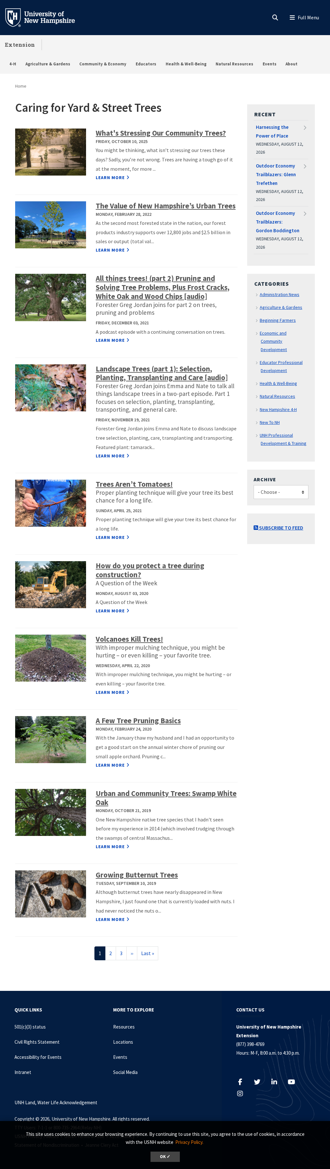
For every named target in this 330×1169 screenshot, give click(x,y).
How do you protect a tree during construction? (150, 570)
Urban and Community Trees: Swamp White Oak (166, 798)
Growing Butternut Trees (137, 874)
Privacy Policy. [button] (189, 1142)
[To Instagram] (243, 1093)
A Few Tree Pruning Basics (138, 720)
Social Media (125, 1072)
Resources (124, 1027)
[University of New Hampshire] (45, 17)
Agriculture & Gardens (47, 64)
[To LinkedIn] (277, 1082)
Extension (20, 44)
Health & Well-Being (186, 64)
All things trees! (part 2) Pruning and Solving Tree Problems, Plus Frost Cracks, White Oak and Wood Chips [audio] (162, 287)
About (291, 64)
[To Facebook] (243, 1082)
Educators (146, 64)
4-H (12, 64)
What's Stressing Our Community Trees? (161, 133)
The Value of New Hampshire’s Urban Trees (166, 205)
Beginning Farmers (278, 320)
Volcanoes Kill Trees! (129, 639)
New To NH (270, 422)
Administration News (279, 294)
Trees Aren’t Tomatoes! (134, 484)
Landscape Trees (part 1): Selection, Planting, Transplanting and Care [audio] (162, 373)
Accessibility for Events (38, 1057)
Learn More (110, 177)
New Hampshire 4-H (278, 409)
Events (270, 64)
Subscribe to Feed (280, 527)
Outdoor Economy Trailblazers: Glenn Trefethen (276, 174)
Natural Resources (234, 64)
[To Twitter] (260, 1082)
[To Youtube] (294, 1082)
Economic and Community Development (273, 341)
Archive (265, 479)
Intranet (23, 1072)
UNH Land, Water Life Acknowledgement (56, 1102)
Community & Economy (102, 64)
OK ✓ (165, 1156)
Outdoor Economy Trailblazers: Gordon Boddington (277, 222)
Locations (123, 1042)
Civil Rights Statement (37, 1042)
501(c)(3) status (30, 1027)
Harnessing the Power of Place (272, 131)
